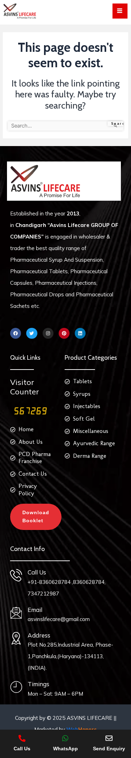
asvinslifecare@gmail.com (59, 619)
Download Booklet (35, 516)
